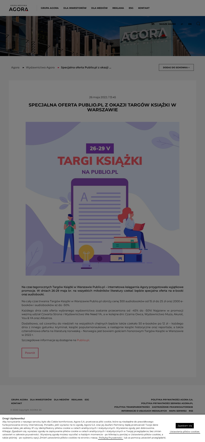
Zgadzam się (185, 425)
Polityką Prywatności (110, 437)
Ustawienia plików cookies (184, 431)
